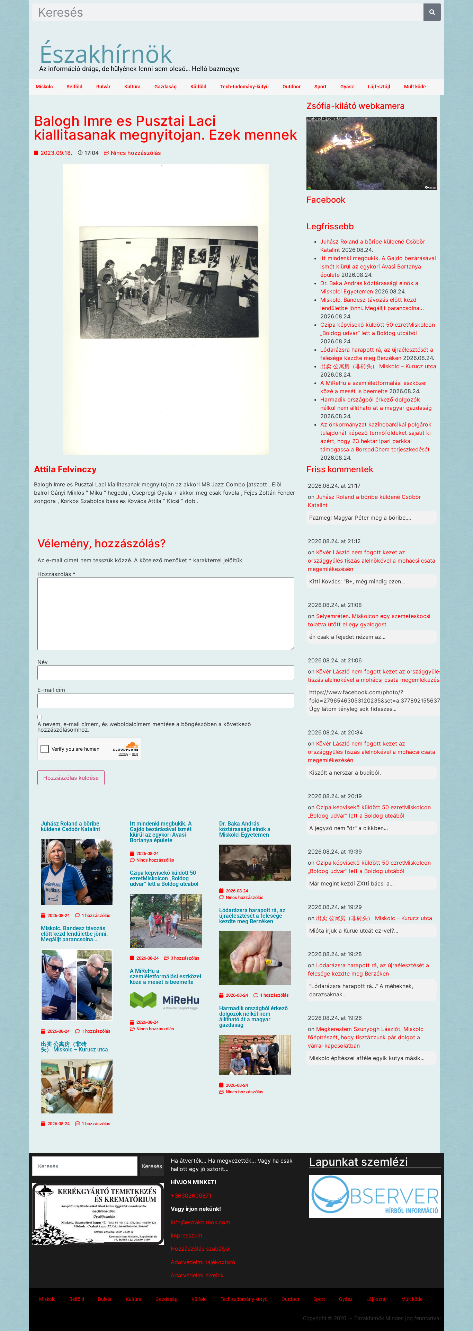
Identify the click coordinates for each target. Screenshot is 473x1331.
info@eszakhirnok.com (200, 1222)
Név (42, 662)
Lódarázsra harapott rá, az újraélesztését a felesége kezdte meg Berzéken (252, 916)
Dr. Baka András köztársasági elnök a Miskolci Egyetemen (244, 829)
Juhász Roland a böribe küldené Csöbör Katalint (70, 826)
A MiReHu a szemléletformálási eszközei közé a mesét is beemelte (165, 976)
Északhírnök (105, 53)
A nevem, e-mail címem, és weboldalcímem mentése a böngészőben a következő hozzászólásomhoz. (144, 726)
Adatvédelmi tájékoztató (203, 1262)
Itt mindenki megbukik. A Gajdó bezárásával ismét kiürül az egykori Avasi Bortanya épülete (161, 832)
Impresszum (186, 1235)
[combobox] (84, 1166)
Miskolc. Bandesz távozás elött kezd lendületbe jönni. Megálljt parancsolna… (74, 934)
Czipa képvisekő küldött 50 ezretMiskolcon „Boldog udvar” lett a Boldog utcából (164, 878)
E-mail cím (51, 690)
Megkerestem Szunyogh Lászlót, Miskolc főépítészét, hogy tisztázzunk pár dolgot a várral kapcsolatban (365, 1037)
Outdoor (292, 87)
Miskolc (44, 87)
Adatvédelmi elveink (197, 1275)
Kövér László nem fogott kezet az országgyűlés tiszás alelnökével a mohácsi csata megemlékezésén (371, 560)
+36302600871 (191, 1195)
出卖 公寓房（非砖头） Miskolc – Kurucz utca (74, 1047)
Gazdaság (165, 87)
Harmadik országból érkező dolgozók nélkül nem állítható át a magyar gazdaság (253, 1016)
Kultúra (132, 87)
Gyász (347, 87)
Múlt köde (415, 87)
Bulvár (103, 87)
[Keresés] (432, 12)
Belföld (74, 87)
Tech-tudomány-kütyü (244, 87)
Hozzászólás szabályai (201, 1248)
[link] (65, 469)
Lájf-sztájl (379, 87)
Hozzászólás (56, 574)
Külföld (198, 87)
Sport (320, 87)
